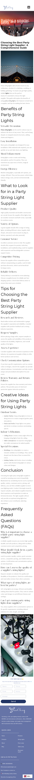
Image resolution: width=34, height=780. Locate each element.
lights (7, 93)
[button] (28, 7)
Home (3, 735)
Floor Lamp (21, 743)
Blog (3, 746)
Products (4, 739)
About (3, 743)
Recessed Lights (20, 751)
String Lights (21, 739)
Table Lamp (21, 746)
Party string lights (6, 130)
